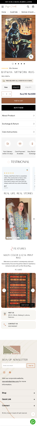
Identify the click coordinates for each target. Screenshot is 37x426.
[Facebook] (10, 372)
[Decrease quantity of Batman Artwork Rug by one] (3, 94)
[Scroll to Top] (33, 415)
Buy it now (18, 108)
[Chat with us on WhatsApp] (32, 421)
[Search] (28, 7)
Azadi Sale (14, 12)
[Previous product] (4, 290)
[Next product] (33, 290)
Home (4, 12)
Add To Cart (25, 305)
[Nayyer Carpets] (11, 6)
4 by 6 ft (16, 87)
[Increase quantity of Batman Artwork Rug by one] (10, 94)
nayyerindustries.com (10, 381)
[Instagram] (4, 372)
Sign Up (31, 365)
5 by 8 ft (28, 87)
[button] (33, 6)
